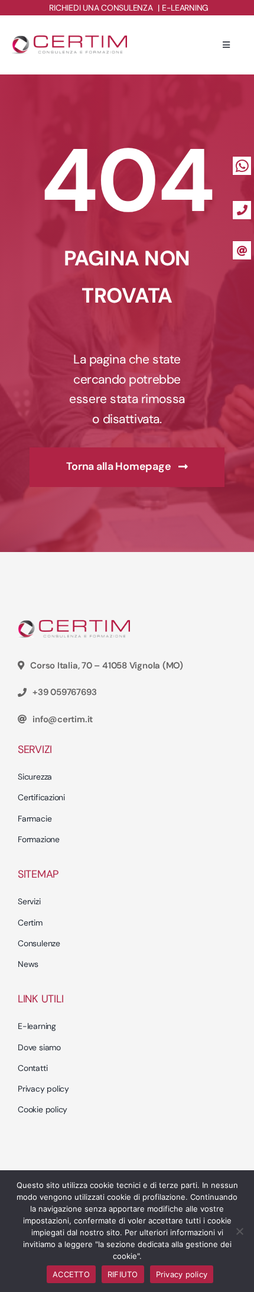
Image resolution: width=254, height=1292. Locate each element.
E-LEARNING (185, 7)
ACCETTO (71, 1274)
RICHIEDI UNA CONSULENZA (100, 7)
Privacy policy (182, 1274)
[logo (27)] (69, 40)
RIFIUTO (123, 1274)
